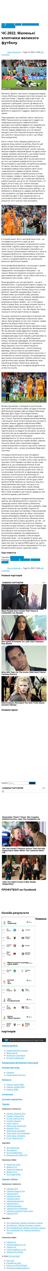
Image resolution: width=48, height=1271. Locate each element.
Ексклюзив (10, 24)
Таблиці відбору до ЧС (16, 1244)
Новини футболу (10, 1045)
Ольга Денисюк (14, 52)
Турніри (5, 1104)
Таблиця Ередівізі (14, 1206)
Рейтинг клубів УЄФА (15, 1087)
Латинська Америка (30, 24)
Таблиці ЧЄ (11, 1247)
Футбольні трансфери (15, 1055)
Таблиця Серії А (13, 1198)
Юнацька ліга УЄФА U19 (16, 1155)
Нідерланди (25, 560)
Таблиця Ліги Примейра (16, 1208)
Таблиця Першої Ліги (15, 1191)
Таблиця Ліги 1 (12, 1203)
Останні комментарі (15, 1058)
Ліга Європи (11, 1150)
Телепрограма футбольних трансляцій (20, 1063)
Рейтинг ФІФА (12, 1089)
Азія (3, 24)
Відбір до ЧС (11, 1167)
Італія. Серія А (12, 1123)
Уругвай (4, 562)
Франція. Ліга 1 (13, 1128)
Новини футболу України (17, 1050)
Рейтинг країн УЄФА (15, 1084)
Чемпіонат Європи (14, 1169)
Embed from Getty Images (9, 59)
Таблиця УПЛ (12, 1189)
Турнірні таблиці (10, 1179)
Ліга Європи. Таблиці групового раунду (23, 1225)
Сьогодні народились (12, 1099)
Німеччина (35, 560)
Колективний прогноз (16, 1075)
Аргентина (15, 560)
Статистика (7, 1094)
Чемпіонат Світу (8, 27)
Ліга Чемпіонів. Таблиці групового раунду (24, 1223)
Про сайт (10, 1260)
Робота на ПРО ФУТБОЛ (16, 1265)
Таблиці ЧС (11, 1242)
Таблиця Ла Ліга (13, 1196)
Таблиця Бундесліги (15, 1201)
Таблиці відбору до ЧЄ (16, 1249)
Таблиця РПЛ (12, 1213)
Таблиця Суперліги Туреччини (19, 1211)
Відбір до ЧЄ (11, 1172)
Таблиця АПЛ (12, 1193)
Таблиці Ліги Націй (14, 1252)
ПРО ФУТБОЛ (14, 1256)
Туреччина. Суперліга (15, 1136)
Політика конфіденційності (18, 1268)
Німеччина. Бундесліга (16, 1126)
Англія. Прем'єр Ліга (15, 1118)
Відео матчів (11, 1053)
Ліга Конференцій (14, 1152)
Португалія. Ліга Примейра (18, 1133)
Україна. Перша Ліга (15, 1116)
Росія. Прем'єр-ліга (14, 1138)
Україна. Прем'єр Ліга (15, 1113)
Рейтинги (6, 1080)
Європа (18, 24)
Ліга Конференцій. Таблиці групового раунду (26, 1228)
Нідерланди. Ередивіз (15, 1131)
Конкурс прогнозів (10, 1067)
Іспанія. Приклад (13, 1121)
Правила (10, 1072)
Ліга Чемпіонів (12, 1148)
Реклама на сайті (13, 1263)
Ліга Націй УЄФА (13, 1174)
